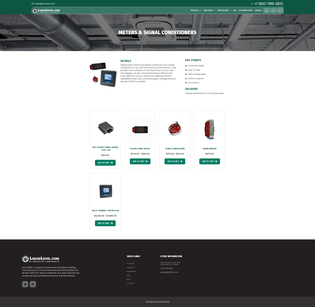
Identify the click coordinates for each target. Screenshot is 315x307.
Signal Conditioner (175, 148)
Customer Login (245, 10)
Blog (129, 279)
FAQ (234, 10)
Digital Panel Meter (140, 148)
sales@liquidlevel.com (45, 4)
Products (195, 10)
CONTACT (130, 283)
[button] (105, 163)
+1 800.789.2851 (166, 268)
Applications (223, 10)
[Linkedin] (33, 284)
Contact (258, 10)
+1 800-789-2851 (268, 3)
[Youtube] (25, 284)
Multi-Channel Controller (105, 210)
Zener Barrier (210, 148)
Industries (208, 10)
